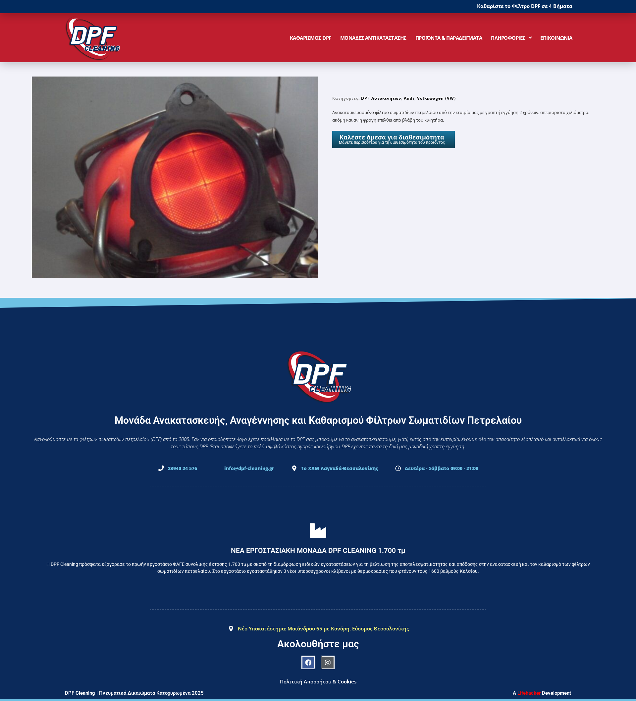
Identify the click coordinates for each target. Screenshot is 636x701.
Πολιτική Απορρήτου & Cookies (318, 681)
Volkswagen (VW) (436, 98)
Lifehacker (529, 693)
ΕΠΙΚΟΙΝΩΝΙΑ (556, 37)
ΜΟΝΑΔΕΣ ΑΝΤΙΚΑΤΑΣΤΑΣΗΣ (373, 37)
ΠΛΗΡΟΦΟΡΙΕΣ (508, 37)
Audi (409, 98)
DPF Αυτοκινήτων (381, 98)
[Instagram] (328, 663)
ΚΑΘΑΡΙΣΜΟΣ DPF (310, 37)
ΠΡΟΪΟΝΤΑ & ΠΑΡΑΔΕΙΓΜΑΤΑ (448, 37)
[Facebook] (308, 663)
